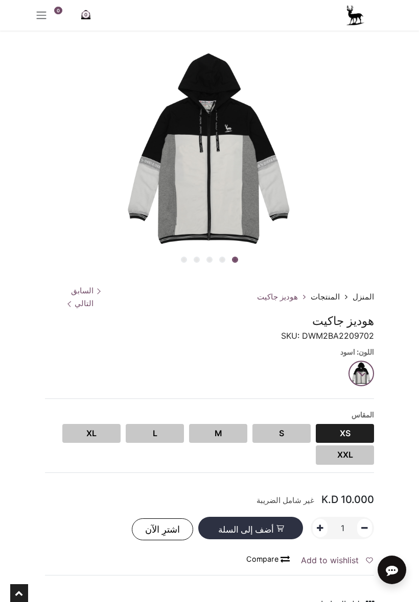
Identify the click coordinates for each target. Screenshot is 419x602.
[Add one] (320, 528)
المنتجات (325, 297)
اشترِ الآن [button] (162, 529)
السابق (82, 290)
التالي (84, 303)
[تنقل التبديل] (41, 15)
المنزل (363, 297)
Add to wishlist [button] (331, 560)
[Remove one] (364, 528)
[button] (289, 261)
